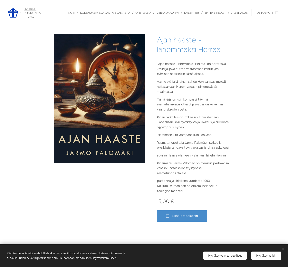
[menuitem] (72, 13)
